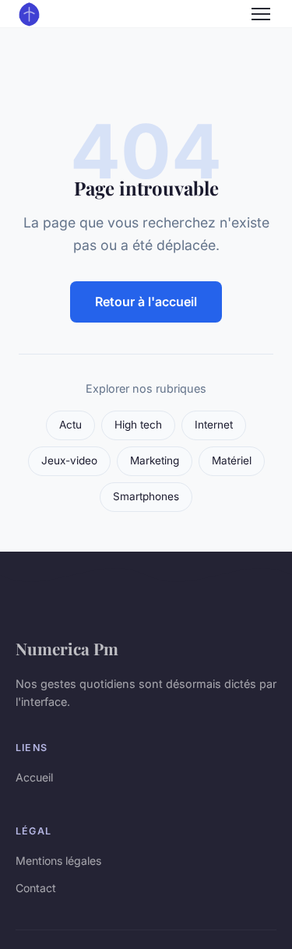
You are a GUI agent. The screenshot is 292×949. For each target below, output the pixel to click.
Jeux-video (69, 460)
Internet (214, 424)
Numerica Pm (67, 648)
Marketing (154, 460)
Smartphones (146, 496)
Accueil (34, 777)
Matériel (232, 460)
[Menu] (260, 14)
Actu (70, 424)
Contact (36, 887)
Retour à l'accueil (146, 301)
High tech (138, 424)
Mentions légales (58, 860)
